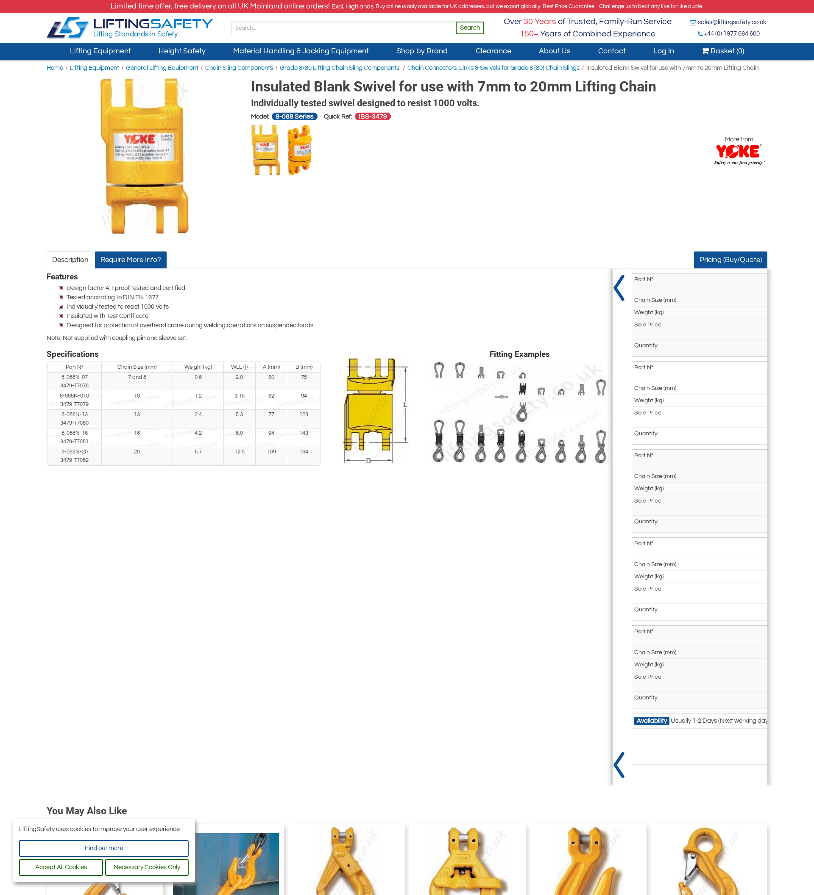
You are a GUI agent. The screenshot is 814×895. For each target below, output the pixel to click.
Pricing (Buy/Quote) (731, 260)
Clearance (493, 51)
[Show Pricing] (619, 527)
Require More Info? (130, 260)
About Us (555, 51)
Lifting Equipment (100, 51)
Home (55, 68)
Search (470, 28)
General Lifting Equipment (162, 68)
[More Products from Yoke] (739, 154)
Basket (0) (726, 51)
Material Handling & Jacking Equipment (301, 51)
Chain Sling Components (239, 68)
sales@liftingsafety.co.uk (732, 22)
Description (70, 260)
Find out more (104, 848)
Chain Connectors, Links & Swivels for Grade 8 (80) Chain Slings (493, 68)
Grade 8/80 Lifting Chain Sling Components (340, 68)
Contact (612, 51)
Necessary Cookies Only (147, 867)
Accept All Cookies (61, 867)
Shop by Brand (422, 51)
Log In (663, 51)
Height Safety (182, 51)
